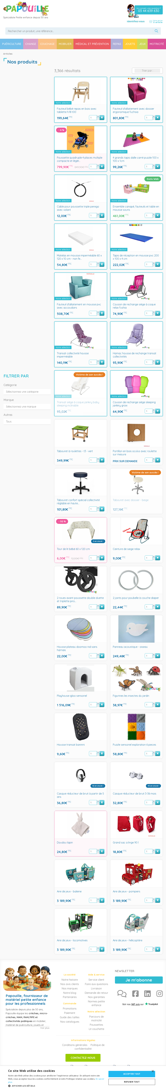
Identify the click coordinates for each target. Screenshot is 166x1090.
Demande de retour (96, 992)
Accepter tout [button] (131, 1074)
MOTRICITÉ (157, 44)
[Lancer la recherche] (156, 31)
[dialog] (83, 1078)
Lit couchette (96, 1029)
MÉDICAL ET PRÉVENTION (92, 44)
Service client (96, 979)
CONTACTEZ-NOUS (83, 1057)
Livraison (96, 988)
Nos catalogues (69, 1021)
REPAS (117, 44)
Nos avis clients (69, 984)
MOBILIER (65, 44)
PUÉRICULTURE (11, 44)
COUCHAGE (47, 44)
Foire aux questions (96, 984)
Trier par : (147, 70)
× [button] (152, 1071)
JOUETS (130, 44)
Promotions (70, 1008)
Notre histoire (69, 979)
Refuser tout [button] (132, 1081)
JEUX (142, 44)
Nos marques (70, 988)
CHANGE (30, 44)
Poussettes (96, 1024)
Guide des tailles (69, 1017)
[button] (56, 1086)
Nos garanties (96, 997)
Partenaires (70, 997)
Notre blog (69, 992)
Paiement (69, 1013)
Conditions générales (74, 1045)
